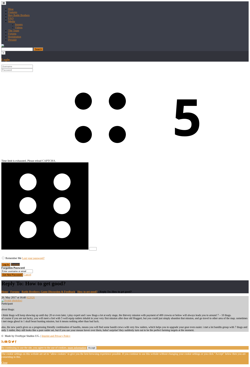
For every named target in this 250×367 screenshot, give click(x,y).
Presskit (12, 39)
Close (4, 362)
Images (19, 24)
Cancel (27, 274)
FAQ (11, 18)
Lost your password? (33, 258)
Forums (12, 33)
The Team (13, 30)
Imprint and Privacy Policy (56, 335)
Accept (91, 348)
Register (15, 264)
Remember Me (13, 258)
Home (4, 291)
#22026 (31, 297)
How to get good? (87, 291)
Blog (10, 9)
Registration (14, 36)
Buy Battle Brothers (19, 15)
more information (77, 347)
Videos (18, 27)
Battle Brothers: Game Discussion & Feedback (48, 291)
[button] (2, 45)
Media (11, 21)
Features (12, 12)
